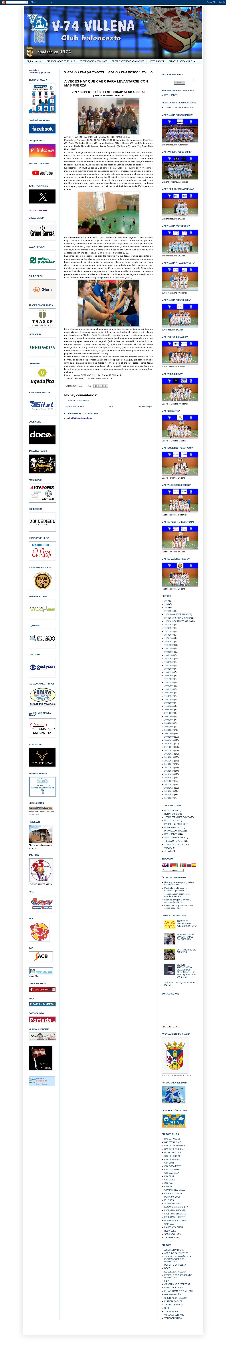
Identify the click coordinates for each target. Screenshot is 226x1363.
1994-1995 (169, 689)
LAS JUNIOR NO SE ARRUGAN (186, 951)
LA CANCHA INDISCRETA (176, 1207)
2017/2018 (169, 767)
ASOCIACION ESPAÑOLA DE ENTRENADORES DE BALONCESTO (178, 1259)
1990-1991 (169, 675)
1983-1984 (169, 652)
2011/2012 (169, 747)
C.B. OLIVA (169, 1180)
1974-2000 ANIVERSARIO (176, 614)
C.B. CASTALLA (171, 1173)
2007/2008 (169, 733)
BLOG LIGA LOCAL (173, 1152)
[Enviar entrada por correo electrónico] (89, 386)
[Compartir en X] (100, 386)
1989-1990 (169, 672)
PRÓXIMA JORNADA (174, 831)
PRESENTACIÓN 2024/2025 (93, 61)
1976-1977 (169, 628)
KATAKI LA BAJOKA (173, 1287)
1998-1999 (169, 703)
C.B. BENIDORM (172, 1156)
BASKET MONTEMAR (174, 1146)
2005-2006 (169, 727)
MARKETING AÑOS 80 (174, 824)
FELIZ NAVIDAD (171, 810)
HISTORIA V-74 (156, 61)
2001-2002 (169, 713)
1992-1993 (169, 682)
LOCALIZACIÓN (171, 820)
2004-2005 (169, 723)
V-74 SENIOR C (171, 1311)
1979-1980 (169, 638)
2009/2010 (169, 740)
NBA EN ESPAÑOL (173, 1294)
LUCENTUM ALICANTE (175, 1210)
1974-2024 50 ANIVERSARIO (177, 621)
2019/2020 (169, 774)
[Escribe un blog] (97, 386)
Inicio (111, 406)
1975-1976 (169, 625)
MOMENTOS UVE (172, 827)
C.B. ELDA (169, 1176)
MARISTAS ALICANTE (174, 1217)
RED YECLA (170, 1231)
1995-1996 (169, 693)
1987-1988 (169, 665)
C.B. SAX (168, 1183)
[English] (164, 865)
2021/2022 (169, 781)
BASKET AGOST (172, 1139)
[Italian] (179, 865)
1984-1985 (169, 655)
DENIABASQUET (172, 1197)
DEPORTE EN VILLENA (175, 1265)
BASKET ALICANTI (173, 1142)
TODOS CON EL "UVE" (175, 844)
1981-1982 (169, 645)
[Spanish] (193, 865)
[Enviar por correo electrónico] (94, 386)
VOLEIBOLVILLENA (173, 1318)
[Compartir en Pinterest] (106, 386)
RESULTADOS (171, 95)
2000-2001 (169, 710)
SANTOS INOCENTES (174, 837)
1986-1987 (169, 662)
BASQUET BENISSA (174, 1149)
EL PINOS (169, 1200)
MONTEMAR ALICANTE (175, 1220)
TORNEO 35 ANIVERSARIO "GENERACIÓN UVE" (187, 923)
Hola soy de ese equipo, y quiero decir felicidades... (179, 883)
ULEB (167, 1308)
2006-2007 (169, 730)
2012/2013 (169, 750)
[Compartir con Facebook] (103, 386)
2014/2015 (169, 757)
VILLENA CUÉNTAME (174, 1315)
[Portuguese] (184, 865)
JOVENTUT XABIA (173, 1203)
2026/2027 (169, 798)
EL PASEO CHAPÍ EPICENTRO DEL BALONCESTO (185, 936)
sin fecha (168, 851)
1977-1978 (169, 631)
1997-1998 (169, 699)
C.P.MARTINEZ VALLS (174, 1190)
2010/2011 (169, 744)
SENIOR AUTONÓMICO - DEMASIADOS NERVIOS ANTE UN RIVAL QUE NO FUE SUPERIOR (186, 971)
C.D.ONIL (168, 1186)
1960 (166, 604)
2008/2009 (169, 737)
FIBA (166, 1281)
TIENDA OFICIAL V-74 (174, 841)
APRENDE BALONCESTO (176, 1253)
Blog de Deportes (42, 1084)
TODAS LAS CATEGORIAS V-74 (179, 107)
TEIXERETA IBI (171, 1237)
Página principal (34, 61)
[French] (169, 865)
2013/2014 (169, 754)
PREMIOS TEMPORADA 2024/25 (128, 61)
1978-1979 (169, 635)
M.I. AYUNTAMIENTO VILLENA (178, 1291)
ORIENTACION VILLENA (175, 1298)
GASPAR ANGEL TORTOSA (177, 1284)
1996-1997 (169, 696)
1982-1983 (169, 648)
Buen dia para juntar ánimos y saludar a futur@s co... (177, 901)
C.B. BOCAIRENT (172, 1166)
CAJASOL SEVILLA (173, 1193)
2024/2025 (169, 791)
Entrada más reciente (74, 406)
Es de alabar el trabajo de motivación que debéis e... (176, 889)
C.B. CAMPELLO (172, 1169)
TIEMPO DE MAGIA (173, 1305)
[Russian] (188, 865)
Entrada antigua (145, 406)
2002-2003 (169, 716)
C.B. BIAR (169, 1163)
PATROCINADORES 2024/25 (61, 61)
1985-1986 (169, 659)
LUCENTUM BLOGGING (175, 1214)
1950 (166, 601)
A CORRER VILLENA (174, 1250)
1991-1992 (169, 679)
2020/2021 (169, 778)
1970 (166, 607)
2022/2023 (169, 784)
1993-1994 (169, 686)
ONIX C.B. (169, 1224)
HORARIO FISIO (172, 814)
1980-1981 (169, 641)
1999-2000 (169, 706)
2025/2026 (169, 794)
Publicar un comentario (78, 400)
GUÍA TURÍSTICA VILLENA (182, 61)
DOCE (167, 1268)
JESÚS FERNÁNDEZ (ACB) (177, 817)
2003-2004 (169, 720)
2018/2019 (169, 771)
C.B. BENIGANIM (172, 1159)
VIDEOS (168, 848)
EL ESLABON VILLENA (175, 1272)
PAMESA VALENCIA (173, 1227)
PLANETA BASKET (173, 1301)
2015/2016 (169, 761)
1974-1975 (169, 611)
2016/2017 (78, 386)
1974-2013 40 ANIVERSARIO (177, 618)
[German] (174, 865)
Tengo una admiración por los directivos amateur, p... (177, 895)
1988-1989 (169, 669)
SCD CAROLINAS (172, 1234)
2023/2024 (169, 788)
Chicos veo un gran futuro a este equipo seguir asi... (178, 906)
